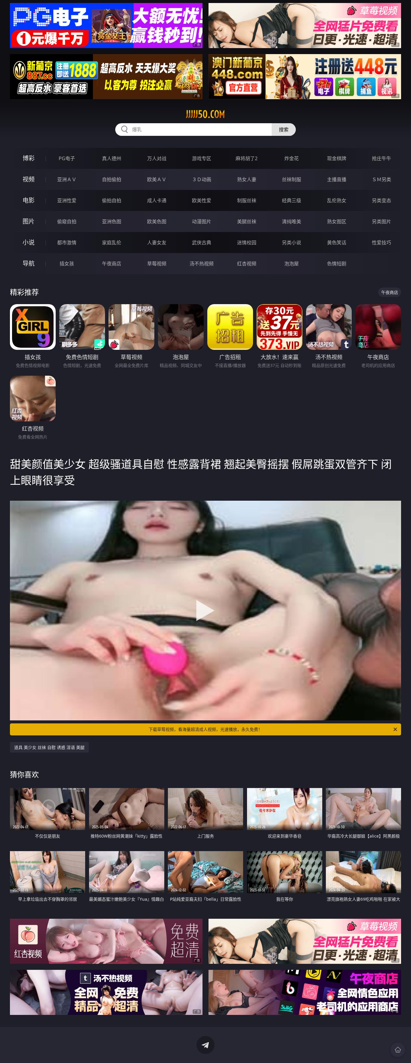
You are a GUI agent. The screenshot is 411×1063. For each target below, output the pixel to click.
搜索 (284, 129)
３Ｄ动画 (201, 179)
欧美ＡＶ (156, 179)
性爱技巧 (381, 242)
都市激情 (66, 242)
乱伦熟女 (336, 200)
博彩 (29, 158)
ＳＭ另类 (381, 179)
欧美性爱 (201, 200)
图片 (29, 221)
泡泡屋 (291, 263)
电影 (29, 200)
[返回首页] (398, 1050)
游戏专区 (201, 158)
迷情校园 (246, 242)
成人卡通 (156, 200)
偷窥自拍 (66, 221)
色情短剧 (336, 263)
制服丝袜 (246, 200)
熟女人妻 (246, 179)
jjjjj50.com (205, 114)
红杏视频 (246, 263)
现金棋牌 (336, 158)
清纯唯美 (291, 221)
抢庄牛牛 (381, 158)
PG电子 (67, 158)
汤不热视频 (202, 263)
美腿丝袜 (246, 221)
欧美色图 (156, 221)
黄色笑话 (336, 242)
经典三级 (291, 200)
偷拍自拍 (111, 200)
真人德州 (111, 158)
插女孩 (67, 263)
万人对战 (156, 158)
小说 (29, 242)
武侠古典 (201, 242)
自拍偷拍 (111, 179)
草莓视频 (156, 263)
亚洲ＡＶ (66, 179)
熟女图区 (336, 221)
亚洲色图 (111, 221)
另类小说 (291, 242)
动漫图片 (201, 221)
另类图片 (381, 221)
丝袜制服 (291, 179)
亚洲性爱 (66, 200)
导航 (29, 263)
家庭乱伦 (111, 242)
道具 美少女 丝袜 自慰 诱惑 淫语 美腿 (49, 747)
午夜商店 (111, 263)
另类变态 (381, 200)
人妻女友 (156, 242)
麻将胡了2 (247, 158)
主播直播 (336, 179)
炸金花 (291, 158)
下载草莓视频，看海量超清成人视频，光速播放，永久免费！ (205, 729)
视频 (29, 179)
